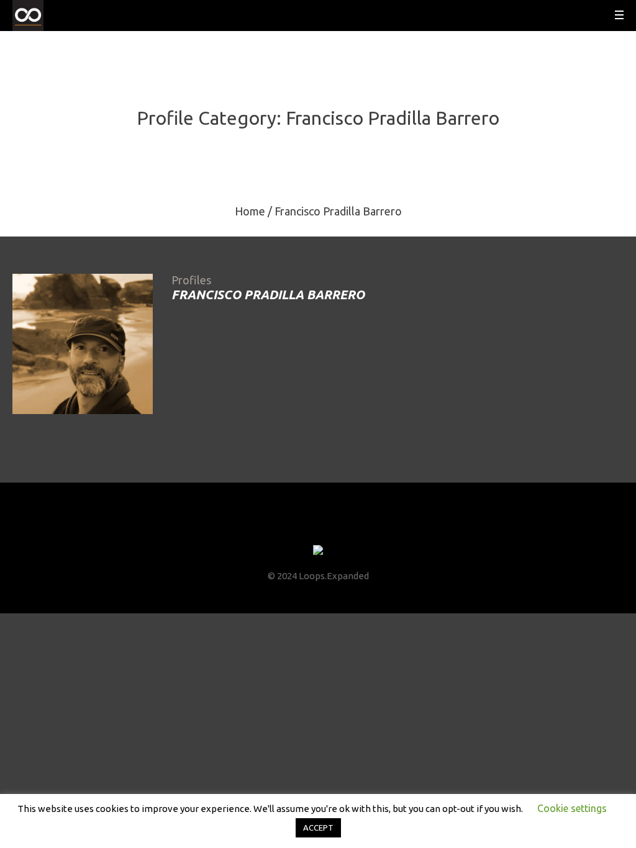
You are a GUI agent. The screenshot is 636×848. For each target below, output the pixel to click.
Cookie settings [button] (572, 808)
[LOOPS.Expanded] (318, 550)
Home (250, 211)
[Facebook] (283, 527)
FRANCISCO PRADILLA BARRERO (268, 294)
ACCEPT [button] (318, 827)
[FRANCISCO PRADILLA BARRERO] (82, 344)
